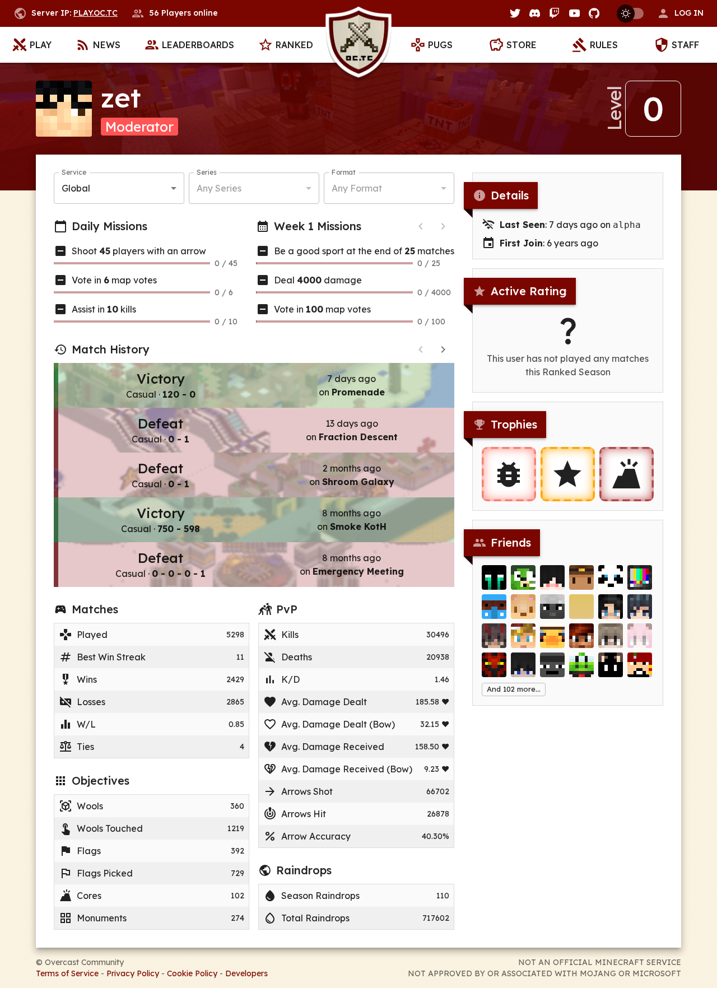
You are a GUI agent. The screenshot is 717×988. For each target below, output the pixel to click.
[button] (680, 13)
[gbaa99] (552, 665)
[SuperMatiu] (552, 577)
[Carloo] (523, 606)
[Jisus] (552, 606)
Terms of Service (67, 973)
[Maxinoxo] (494, 606)
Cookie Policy (192, 973)
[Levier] (581, 665)
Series (206, 172)
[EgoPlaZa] (639, 606)
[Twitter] (515, 13)
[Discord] (534, 13)
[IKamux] (552, 635)
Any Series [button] (219, 188)
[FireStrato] (581, 635)
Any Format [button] (357, 188)
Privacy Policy (132, 973)
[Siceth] (494, 665)
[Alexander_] (523, 635)
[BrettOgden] (610, 577)
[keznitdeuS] (523, 577)
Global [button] (76, 188)
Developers (246, 973)
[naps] (639, 635)
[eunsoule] (610, 665)
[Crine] (494, 577)
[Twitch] (554, 13)
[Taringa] (581, 606)
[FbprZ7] (639, 665)
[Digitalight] (639, 577)
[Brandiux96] (610, 635)
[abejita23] (494, 635)
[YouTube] (574, 13)
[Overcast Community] (358, 45)
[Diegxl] (610, 606)
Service (74, 172)
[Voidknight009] (581, 577)
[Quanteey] (523, 665)
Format (344, 172)
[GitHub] (594, 13)
